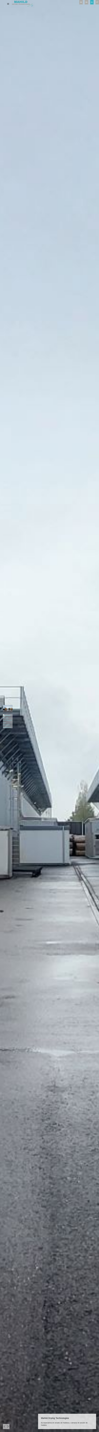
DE (81, 2)
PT (97, 2)
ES (92, 2)
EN (86, 2)
